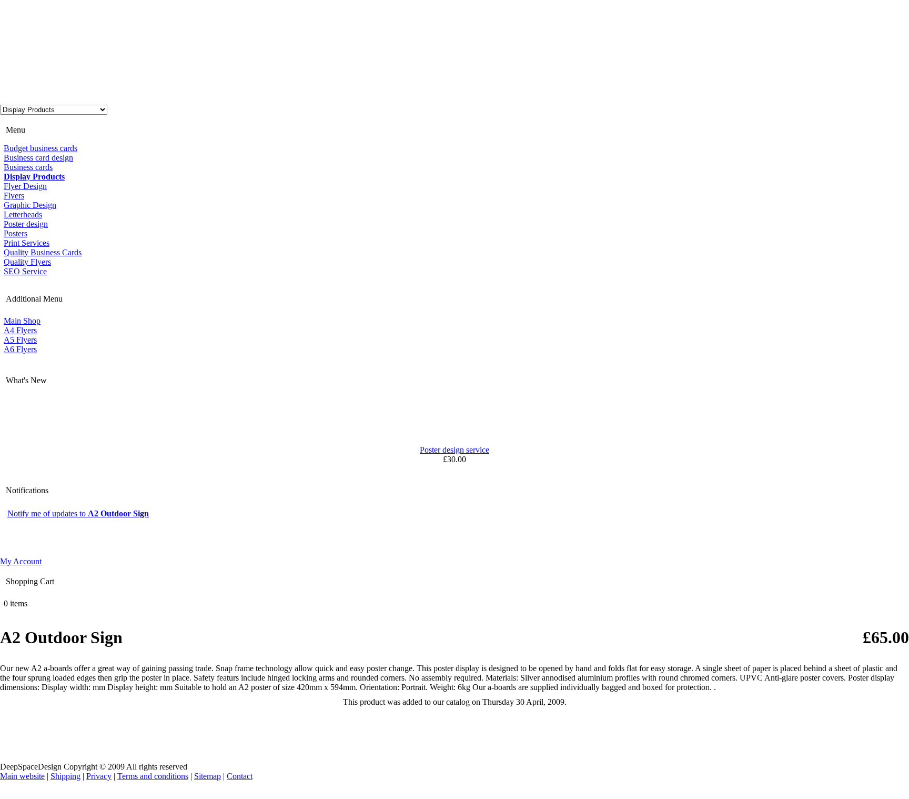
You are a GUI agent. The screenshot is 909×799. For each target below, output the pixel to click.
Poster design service (454, 449)
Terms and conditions (152, 776)
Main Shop (22, 320)
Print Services (26, 242)
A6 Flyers (20, 349)
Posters (15, 233)
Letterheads (23, 214)
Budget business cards (40, 148)
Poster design (26, 223)
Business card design (38, 157)
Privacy (99, 776)
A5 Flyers (20, 339)
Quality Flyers (27, 261)
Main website (22, 776)
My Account (21, 561)
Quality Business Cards (43, 252)
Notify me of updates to (78, 513)
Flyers (14, 195)
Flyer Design (25, 186)
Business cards (28, 167)
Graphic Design (30, 205)
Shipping (65, 776)
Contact (239, 776)
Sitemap (207, 776)
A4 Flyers (20, 330)
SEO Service (25, 271)
